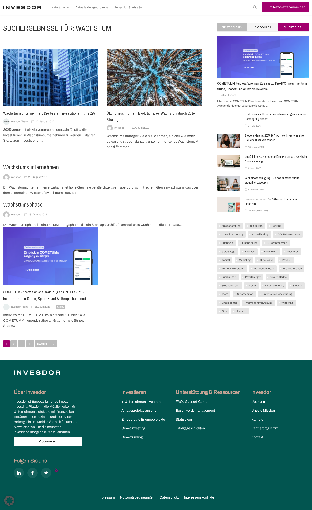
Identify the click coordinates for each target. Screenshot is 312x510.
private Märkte (278, 277)
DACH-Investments (289, 234)
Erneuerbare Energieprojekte (143, 419)
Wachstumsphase (23, 204)
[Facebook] (32, 474)
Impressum (106, 497)
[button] (9, 500)
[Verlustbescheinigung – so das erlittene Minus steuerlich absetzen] (228, 183)
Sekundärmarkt (230, 285)
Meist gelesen (232, 27)
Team (225, 294)
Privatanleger (253, 277)
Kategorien (58, 7)
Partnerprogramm (264, 428)
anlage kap (256, 225)
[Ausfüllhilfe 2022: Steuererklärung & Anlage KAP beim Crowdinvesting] (228, 162)
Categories (263, 27)
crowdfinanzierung (232, 234)
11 (30, 344)
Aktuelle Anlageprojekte (91, 7)
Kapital (226, 260)
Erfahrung (227, 242)
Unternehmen (245, 294)
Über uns (241, 311)
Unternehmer (229, 302)
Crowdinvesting (133, 428)
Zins (224, 311)
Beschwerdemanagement (195, 410)
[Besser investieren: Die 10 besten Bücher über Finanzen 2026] (228, 204)
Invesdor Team (19, 121)
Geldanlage (228, 251)
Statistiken (184, 419)
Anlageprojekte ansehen (139, 410)
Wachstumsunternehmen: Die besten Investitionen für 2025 (49, 113)
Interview (250, 251)
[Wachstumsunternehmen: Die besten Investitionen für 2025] (50, 77)
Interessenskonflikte (199, 497)
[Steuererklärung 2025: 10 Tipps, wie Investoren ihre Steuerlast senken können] (228, 141)
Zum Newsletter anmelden (285, 7)
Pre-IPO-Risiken (292, 268)
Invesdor (119, 127)
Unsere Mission (263, 410)
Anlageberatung (231, 225)
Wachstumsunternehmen (31, 167)
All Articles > (294, 27)
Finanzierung (249, 242)
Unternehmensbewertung (277, 294)
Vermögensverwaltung (259, 302)
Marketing (245, 260)
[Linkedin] (19, 474)
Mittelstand (266, 260)
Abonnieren (48, 441)
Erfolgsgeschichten (190, 428)
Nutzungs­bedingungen (137, 497)
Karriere (257, 419)
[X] (46, 474)
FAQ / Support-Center (192, 401)
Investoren (292, 251)
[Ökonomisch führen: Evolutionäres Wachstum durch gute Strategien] (154, 77)
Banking (276, 225)
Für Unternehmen (277, 242)
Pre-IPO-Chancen (263, 268)
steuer (252, 285)
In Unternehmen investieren (142, 401)
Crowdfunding (260, 234)
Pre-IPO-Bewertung (233, 268)
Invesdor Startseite (128, 7)
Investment (270, 251)
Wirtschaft (287, 302)
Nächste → (46, 344)
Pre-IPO (286, 260)
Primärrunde (229, 277)
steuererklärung (274, 285)
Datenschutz (169, 497)
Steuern (297, 285)
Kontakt (257, 437)
